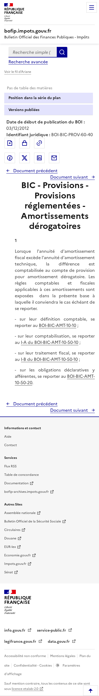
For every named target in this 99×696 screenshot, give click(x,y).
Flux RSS (10, 466)
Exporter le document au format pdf (9, 143)
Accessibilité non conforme (25, 656)
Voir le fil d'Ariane (17, 71)
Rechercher (62, 52)
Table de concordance (21, 474)
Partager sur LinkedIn (39, 158)
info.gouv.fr (15, 630)
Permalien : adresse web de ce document (39, 143)
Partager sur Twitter (24, 158)
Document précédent (35, 170)
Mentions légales (63, 656)
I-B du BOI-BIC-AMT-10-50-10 (49, 359)
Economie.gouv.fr (17, 555)
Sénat (8, 572)
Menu (91, 7)
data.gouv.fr (59, 641)
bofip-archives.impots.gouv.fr (26, 491)
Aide (7, 436)
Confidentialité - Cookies (33, 665)
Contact (10, 445)
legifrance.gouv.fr (20, 641)
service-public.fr (52, 630)
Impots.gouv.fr (15, 563)
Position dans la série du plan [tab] (34, 98)
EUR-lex (10, 546)
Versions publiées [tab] (23, 110)
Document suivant (69, 177)
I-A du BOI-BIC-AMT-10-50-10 (49, 342)
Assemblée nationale (20, 513)
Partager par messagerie (54, 158)
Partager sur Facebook (9, 158)
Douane (10, 538)
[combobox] (32, 52)
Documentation (16, 483)
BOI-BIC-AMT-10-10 (57, 325)
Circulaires (12, 529)
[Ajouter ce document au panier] (24, 143)
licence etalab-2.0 (25, 688)
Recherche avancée (28, 62)
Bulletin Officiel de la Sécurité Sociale (32, 521)
